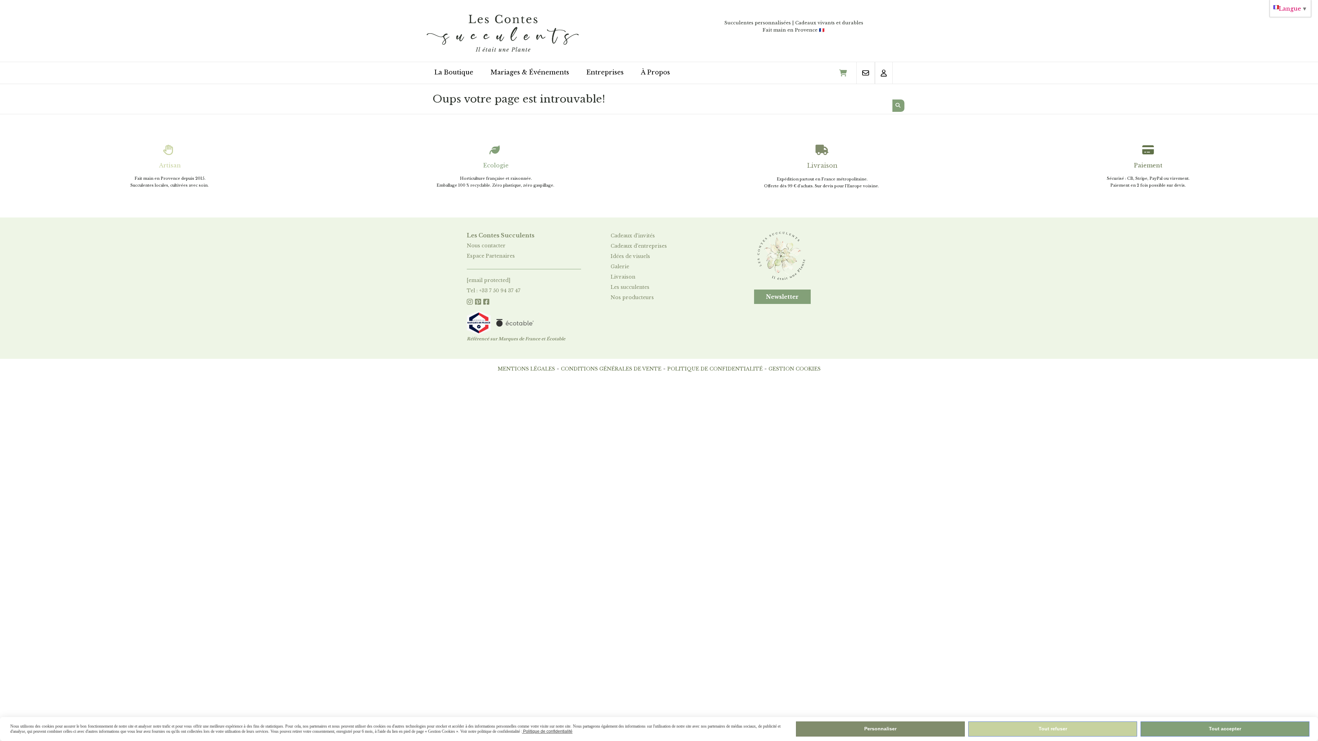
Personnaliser (880, 728)
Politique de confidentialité (715, 369)
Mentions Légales (526, 369)
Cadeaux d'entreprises (639, 246)
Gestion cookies (794, 369)
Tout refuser (1053, 728)
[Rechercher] (898, 105)
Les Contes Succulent (499, 235)
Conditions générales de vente (611, 369)
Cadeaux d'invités (633, 236)
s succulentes (633, 287)
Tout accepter (1225, 728)
